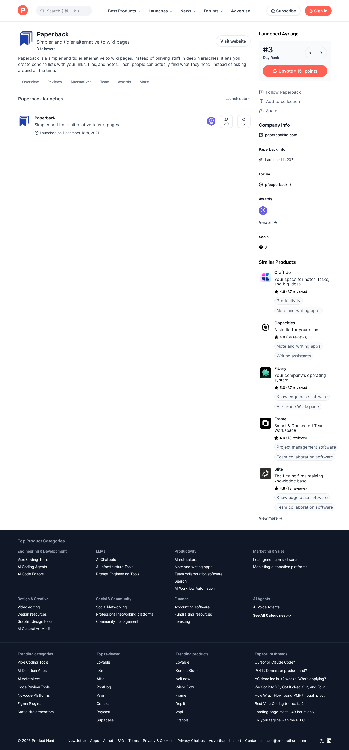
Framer (182, 695)
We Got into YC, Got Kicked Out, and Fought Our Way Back (292, 687)
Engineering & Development (42, 551)
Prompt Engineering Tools (117, 574)
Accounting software (192, 607)
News (185, 10)
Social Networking (111, 607)
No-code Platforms (34, 695)
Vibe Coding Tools (33, 559)
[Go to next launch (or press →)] (321, 52)
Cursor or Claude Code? (275, 662)
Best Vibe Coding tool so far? (279, 703)
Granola (103, 703)
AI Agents (261, 598)
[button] (144, 81)
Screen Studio (187, 670)
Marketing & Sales (269, 551)
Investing (182, 621)
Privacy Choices (191, 740)
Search (181, 581)
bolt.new (183, 678)
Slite (278, 469)
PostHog (104, 687)
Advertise (240, 10)
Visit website (233, 41)
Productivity (288, 300)
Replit (180, 703)
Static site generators (36, 711)
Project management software (306, 447)
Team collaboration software (305, 456)
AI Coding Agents (32, 566)
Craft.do (282, 272)
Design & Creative (33, 598)
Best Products (122, 10)
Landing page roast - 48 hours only (284, 711)
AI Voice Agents (266, 607)
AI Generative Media (35, 628)
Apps (94, 740)
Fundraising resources (193, 614)
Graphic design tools (35, 621)
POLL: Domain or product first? (281, 670)
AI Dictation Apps (32, 670)
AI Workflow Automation (195, 588)
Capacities (284, 322)
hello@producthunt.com (286, 740)
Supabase (105, 720)
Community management (117, 621)
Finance (182, 598)
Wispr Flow (185, 687)
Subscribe (286, 10)
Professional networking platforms (124, 614)
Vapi (100, 695)
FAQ (120, 740)
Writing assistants (294, 355)
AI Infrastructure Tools (114, 566)
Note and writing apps (298, 310)
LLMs (101, 551)
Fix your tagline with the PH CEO (282, 720)
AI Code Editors (31, 574)
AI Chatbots (106, 559)
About (108, 740)
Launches (158, 10)
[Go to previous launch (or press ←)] (310, 52)
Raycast (103, 711)
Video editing (29, 607)
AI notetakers (186, 559)
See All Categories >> (272, 615)
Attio (100, 678)
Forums (211, 10)
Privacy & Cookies (158, 740)
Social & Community (113, 598)
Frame (280, 418)
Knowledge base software (302, 396)
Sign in (321, 10)
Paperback (45, 118)
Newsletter (77, 740)
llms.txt (235, 740)
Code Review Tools (34, 687)
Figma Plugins (29, 703)
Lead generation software (275, 559)
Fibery (280, 368)
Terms (133, 740)
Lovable (103, 662)
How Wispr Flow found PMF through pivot (290, 695)
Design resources (32, 614)
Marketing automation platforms (280, 566)
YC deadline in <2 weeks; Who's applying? (290, 678)
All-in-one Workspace (298, 406)
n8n (100, 670)
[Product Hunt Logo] (23, 10)
